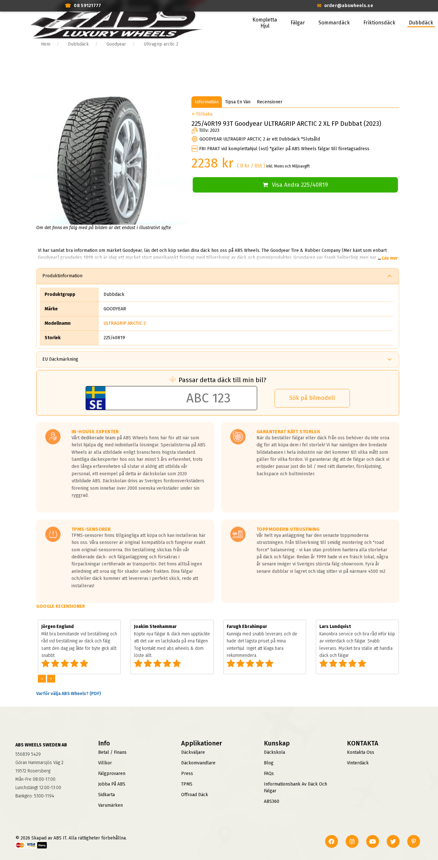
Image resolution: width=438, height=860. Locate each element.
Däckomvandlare (198, 763)
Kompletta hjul (264, 23)
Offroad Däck (194, 794)
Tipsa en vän (237, 102)
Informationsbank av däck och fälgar (295, 787)
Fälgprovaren (111, 773)
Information (207, 102)
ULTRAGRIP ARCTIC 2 (125, 323)
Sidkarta (106, 794)
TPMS (186, 784)
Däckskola (274, 752)
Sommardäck (334, 23)
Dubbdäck (421, 23)
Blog (269, 763)
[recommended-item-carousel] (42, 679)
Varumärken (110, 805)
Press (187, 773)
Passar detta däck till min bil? (222, 380)
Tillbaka (204, 114)
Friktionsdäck (379, 23)
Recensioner (269, 102)
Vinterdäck (358, 763)
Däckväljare (193, 752)
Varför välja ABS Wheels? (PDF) (68, 693)
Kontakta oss (360, 752)
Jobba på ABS (111, 784)
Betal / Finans (112, 752)
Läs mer (390, 258)
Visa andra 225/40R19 (300, 184)
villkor (105, 763)
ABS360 (271, 801)
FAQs (269, 773)
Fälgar (298, 23)
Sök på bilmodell (312, 397)
